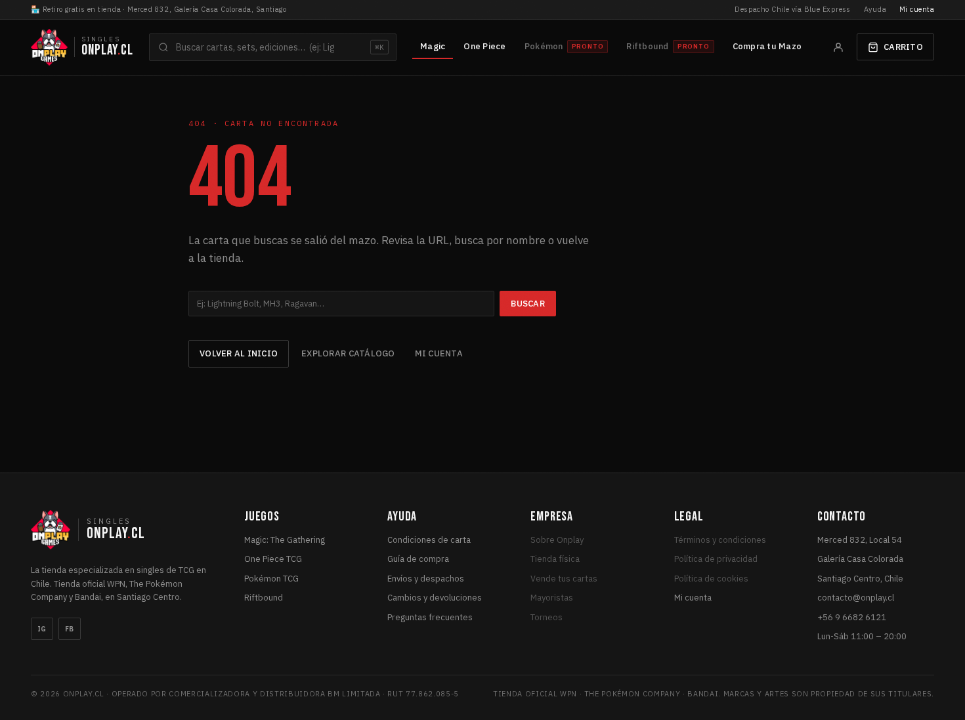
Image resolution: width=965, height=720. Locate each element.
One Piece (484, 46)
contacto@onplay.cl (855, 597)
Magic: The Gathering (284, 539)
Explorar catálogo (348, 353)
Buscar (528, 303)
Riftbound (263, 597)
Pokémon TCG (271, 578)
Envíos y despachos (425, 578)
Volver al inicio (239, 353)
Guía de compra (418, 558)
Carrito (903, 47)
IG (42, 629)
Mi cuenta (916, 9)
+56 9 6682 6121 (851, 617)
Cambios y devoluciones (434, 597)
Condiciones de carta (429, 539)
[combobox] (273, 47)
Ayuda (875, 9)
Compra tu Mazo (767, 46)
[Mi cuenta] (838, 47)
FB (69, 629)
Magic (432, 46)
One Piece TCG (273, 558)
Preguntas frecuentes (430, 617)
